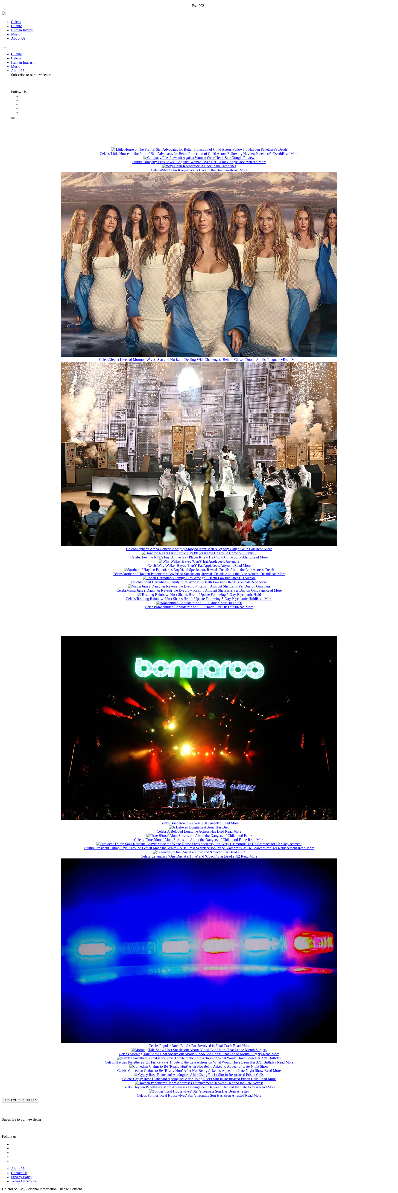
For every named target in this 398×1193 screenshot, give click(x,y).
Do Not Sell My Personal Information (29, 1189)
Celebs (16, 22)
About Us (18, 38)
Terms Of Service (24, 1181)
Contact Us (19, 1173)
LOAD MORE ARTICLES (20, 1100)
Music (15, 34)
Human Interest (22, 30)
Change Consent (70, 1189)
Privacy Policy (21, 1177)
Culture (16, 26)
